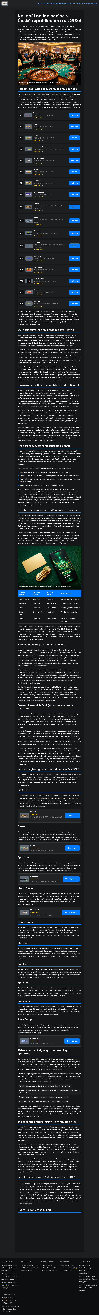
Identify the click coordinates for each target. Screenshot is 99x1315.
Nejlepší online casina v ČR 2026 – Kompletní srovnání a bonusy (10, 1276)
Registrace (71, 3)
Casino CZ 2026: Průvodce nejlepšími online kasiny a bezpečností (86, 1269)
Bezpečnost (51, 3)
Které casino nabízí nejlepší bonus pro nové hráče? (38, 1224)
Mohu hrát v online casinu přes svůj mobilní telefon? (39, 1240)
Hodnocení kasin (92, 3)
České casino (80, 3)
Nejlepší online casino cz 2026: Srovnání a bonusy (88, 1287)
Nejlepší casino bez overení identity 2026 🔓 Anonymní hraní (69, 1267)
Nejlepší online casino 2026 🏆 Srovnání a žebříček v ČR (9, 1300)
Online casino (41, 3)
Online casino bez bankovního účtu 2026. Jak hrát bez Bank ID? (48, 1267)
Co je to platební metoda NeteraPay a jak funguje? (38, 1235)
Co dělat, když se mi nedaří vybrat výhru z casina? (38, 1246)
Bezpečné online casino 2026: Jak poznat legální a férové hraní (30, 1267)
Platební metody (61, 3)
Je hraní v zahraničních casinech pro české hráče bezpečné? (42, 1229)
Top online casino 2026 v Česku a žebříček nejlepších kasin (10, 1308)
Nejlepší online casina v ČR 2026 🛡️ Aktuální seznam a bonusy (10, 1267)
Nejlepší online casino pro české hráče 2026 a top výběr (88, 1279)
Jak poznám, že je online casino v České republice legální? (41, 1218)
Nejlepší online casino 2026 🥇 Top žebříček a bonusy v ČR (10, 1285)
